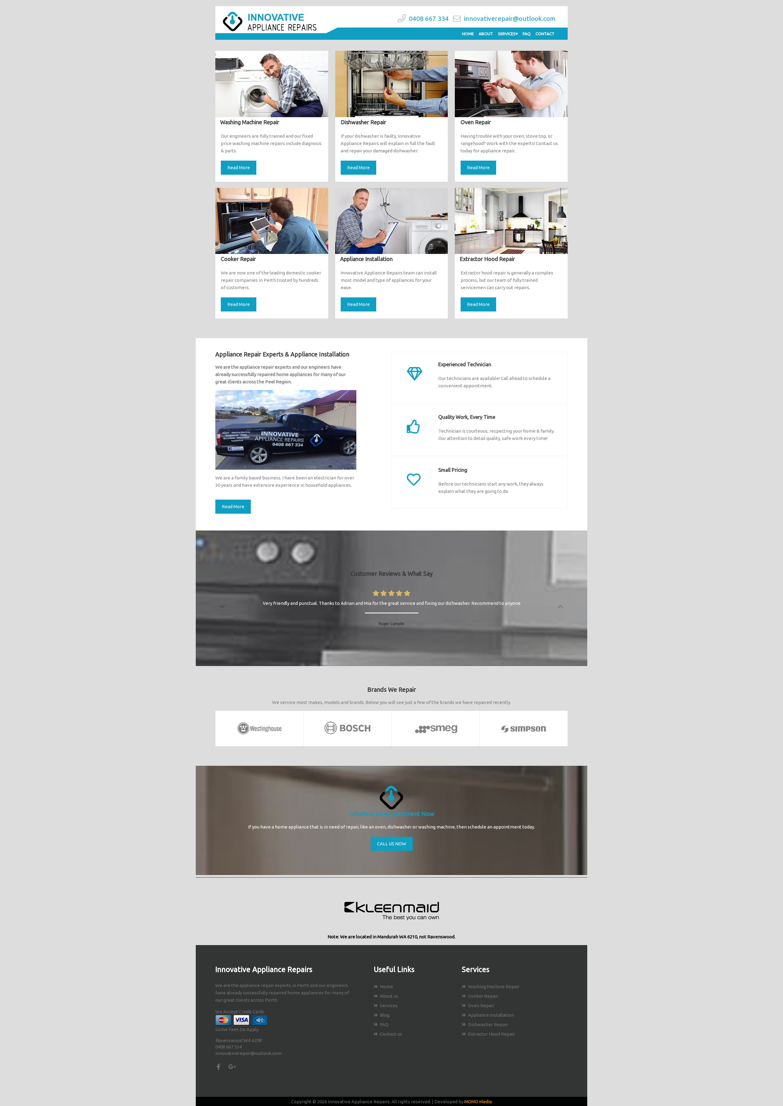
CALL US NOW (391, 843)
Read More (238, 167)
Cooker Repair (483, 996)
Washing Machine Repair (494, 986)
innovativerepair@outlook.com (509, 18)
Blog (384, 1015)
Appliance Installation (491, 1015)
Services (507, 33)
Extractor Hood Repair (491, 1034)
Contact (545, 33)
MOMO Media (478, 1101)
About (486, 33)
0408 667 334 (429, 18)
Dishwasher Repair (488, 1024)
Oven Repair (481, 1005)
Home (468, 33)
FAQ (527, 33)
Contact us (391, 1034)
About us (389, 996)
